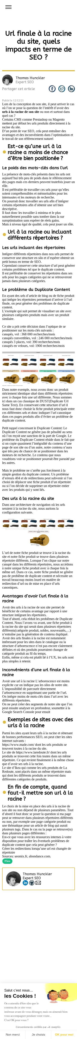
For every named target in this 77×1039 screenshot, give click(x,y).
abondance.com (39, 856)
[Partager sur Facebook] (52, 88)
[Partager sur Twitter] (61, 88)
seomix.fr (21, 856)
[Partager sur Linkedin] (71, 88)
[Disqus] (38, 943)
